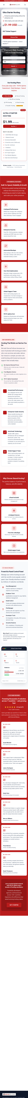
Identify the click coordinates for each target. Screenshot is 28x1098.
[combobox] (14, 61)
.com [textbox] (4, 61)
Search (13, 66)
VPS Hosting (8, 102)
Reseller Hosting (14, 105)
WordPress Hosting (15, 99)
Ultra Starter (8, 96)
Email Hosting (20, 102)
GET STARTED (14, 905)
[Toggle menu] (3, 4)
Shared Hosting (20, 96)
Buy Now (13, 126)
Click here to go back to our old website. (14, 0)
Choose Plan (14, 37)
